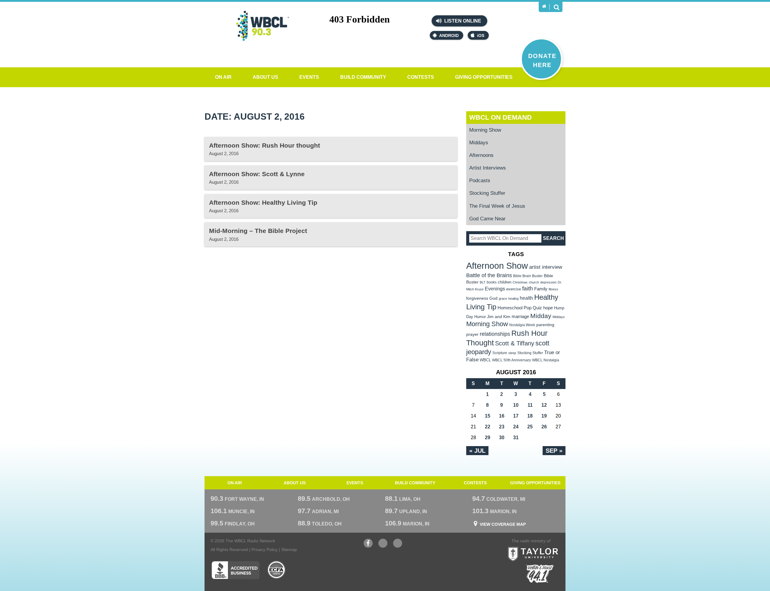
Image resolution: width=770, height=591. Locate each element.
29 (487, 437)
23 (501, 426)
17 (516, 415)
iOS (480, 35)
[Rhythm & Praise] (539, 573)
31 (516, 437)
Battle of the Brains (489, 275)
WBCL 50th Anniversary (511, 360)
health (526, 298)
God (493, 298)
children (504, 282)
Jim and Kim (498, 316)
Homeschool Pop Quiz (519, 307)
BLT (482, 282)
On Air (223, 77)
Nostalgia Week (522, 325)
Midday (540, 315)
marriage (520, 316)
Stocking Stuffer (487, 193)
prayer (472, 334)
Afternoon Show (497, 266)
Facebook (368, 546)
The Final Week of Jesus (497, 206)
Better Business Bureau (235, 570)
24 (516, 426)
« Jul (477, 450)
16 (501, 415)
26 (544, 426)
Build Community (363, 77)
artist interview (545, 267)
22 (487, 426)
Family (540, 288)
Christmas (520, 282)
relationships (495, 334)
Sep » (554, 450)
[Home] (544, 6)
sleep (512, 353)
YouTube (382, 546)
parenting (545, 324)
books (492, 282)
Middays (478, 142)
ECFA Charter (276, 570)
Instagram (397, 546)
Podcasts (479, 180)
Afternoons (481, 155)
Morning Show (485, 130)
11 (530, 405)
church (534, 282)
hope (548, 307)
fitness (553, 289)
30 (501, 437)
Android (449, 35)
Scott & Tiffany (514, 343)
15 (487, 415)
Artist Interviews (487, 168)
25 (530, 426)
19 (544, 415)
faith (527, 288)
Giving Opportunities (484, 77)
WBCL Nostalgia (545, 360)
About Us (265, 77)
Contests (420, 77)
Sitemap (289, 549)
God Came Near (487, 219)
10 (516, 405)
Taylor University (543, 546)
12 (544, 405)
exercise (513, 289)
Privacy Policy (264, 549)
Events (309, 77)
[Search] (556, 7)
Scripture (499, 353)
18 (530, 415)
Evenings (495, 288)
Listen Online (462, 20)
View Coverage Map (503, 524)
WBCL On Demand (500, 117)
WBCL (485, 360)
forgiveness (477, 298)
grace (503, 298)
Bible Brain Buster (528, 276)
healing (513, 298)
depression (548, 282)
